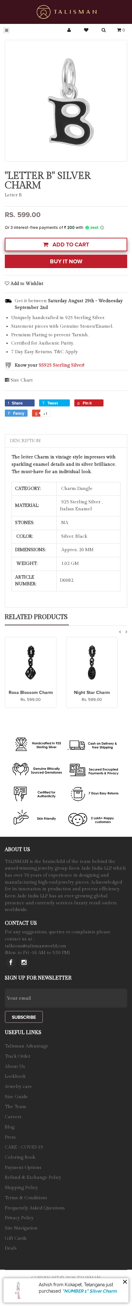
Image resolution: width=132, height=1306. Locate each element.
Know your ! (49, 365)
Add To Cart (70, 244)
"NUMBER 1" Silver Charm (89, 1291)
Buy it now (66, 261)
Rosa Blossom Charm (31, 692)
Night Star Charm (92, 692)
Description (25, 440)
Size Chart (22, 380)
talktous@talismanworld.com (35, 946)
